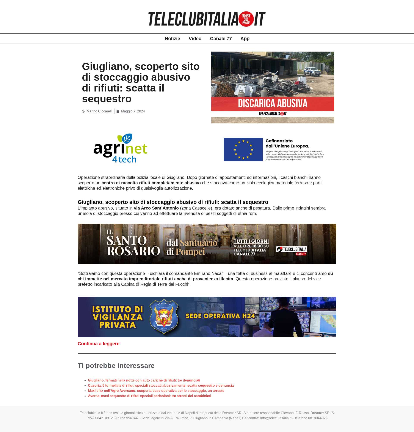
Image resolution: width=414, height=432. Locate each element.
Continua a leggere (98, 343)
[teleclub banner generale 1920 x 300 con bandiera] (207, 148)
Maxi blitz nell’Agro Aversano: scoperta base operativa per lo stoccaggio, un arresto (156, 391)
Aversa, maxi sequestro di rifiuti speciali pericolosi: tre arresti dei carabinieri (149, 396)
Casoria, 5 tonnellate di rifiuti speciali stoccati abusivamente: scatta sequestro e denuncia (161, 385)
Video (195, 38)
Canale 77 (221, 38)
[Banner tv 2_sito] (207, 243)
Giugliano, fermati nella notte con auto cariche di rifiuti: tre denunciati (144, 380)
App (244, 38)
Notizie (172, 38)
